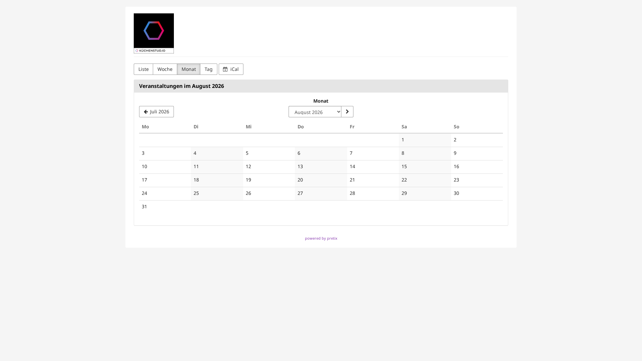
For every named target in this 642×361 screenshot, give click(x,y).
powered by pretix (321, 238)
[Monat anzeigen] (347, 111)
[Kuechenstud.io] (154, 33)
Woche (165, 69)
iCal (234, 69)
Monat (189, 69)
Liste (143, 69)
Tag (209, 69)
